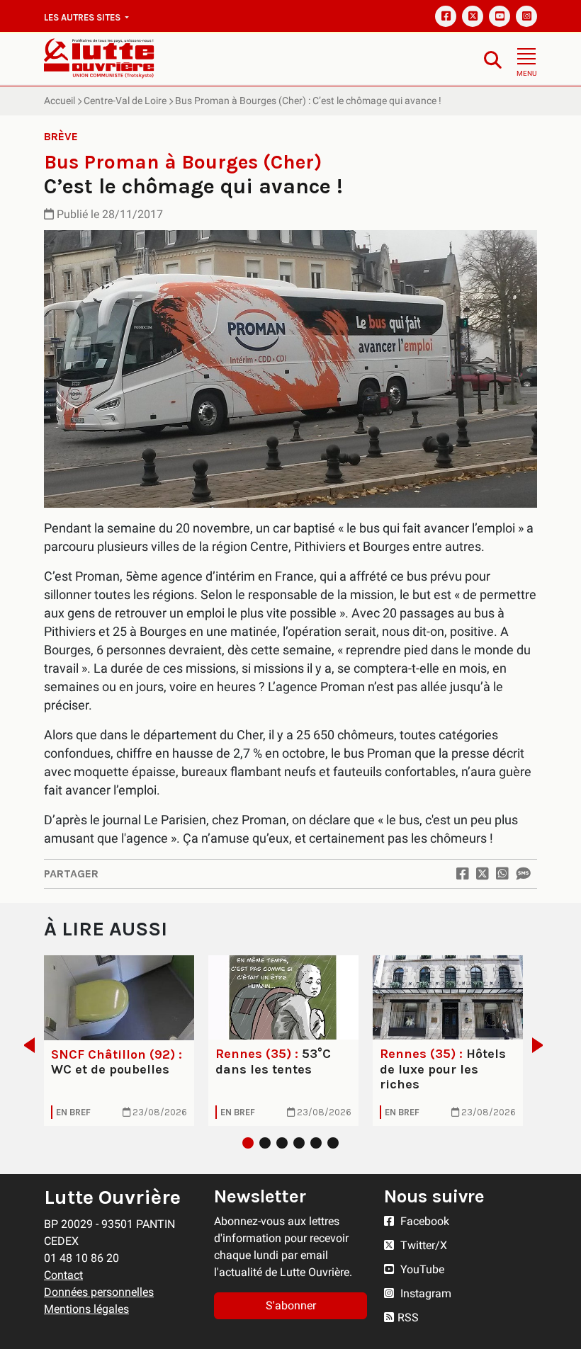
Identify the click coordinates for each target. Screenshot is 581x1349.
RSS (408, 1317)
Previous (25, 1045)
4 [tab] (299, 1143)
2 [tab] (265, 1143)
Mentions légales (86, 1309)
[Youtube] (499, 16)
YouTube (420, 1269)
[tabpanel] (119, 1040)
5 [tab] (316, 1143)
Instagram (424, 1293)
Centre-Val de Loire (125, 100)
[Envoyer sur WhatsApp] (502, 873)
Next (541, 1045)
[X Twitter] (472, 16)
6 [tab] (333, 1143)
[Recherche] (493, 59)
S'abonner (291, 1305)
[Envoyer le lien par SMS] (523, 873)
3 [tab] (282, 1143)
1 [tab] (248, 1143)
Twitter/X (422, 1245)
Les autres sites (83, 17)
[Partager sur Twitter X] (482, 873)
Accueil (59, 100)
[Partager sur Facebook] (462, 873)
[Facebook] (445, 16)
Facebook (423, 1221)
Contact (63, 1275)
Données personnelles (99, 1292)
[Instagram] (526, 16)
